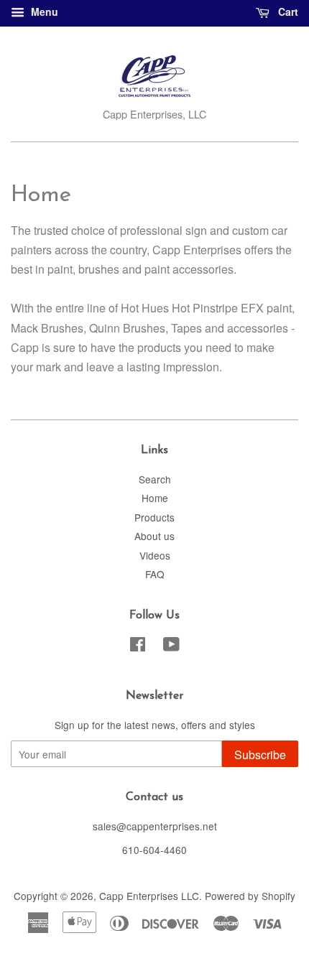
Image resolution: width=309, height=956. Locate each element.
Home (155, 498)
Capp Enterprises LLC (149, 895)
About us (154, 536)
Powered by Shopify (250, 895)
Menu (43, 11)
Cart (286, 11)
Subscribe (260, 754)
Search (155, 479)
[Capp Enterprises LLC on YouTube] (171, 646)
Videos (154, 555)
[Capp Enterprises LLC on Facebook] (137, 646)
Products (154, 517)
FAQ (155, 574)
